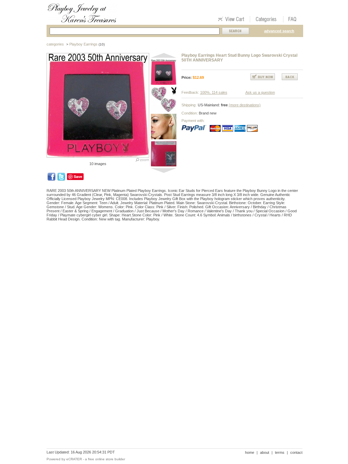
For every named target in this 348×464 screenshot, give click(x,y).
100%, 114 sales (213, 92)
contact (296, 452)
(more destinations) (245, 105)
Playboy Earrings (83, 44)
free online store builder (106, 459)
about (264, 452)
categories (55, 44)
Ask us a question (260, 92)
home (249, 452)
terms (279, 452)
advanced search (279, 31)
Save (78, 176)
